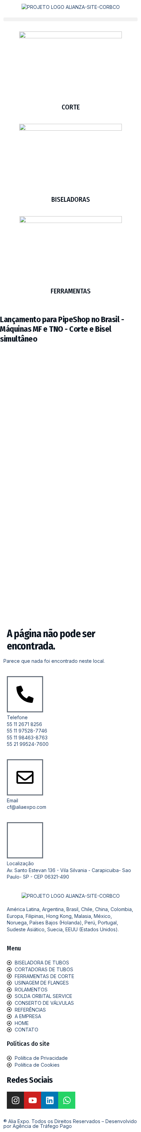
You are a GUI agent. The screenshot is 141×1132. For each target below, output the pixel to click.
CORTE (71, 107)
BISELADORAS (70, 199)
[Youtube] (32, 1100)
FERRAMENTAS (71, 291)
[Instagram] (15, 1100)
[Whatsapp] (66, 1100)
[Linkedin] (49, 1100)
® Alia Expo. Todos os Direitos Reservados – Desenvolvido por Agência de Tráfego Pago (70, 1123)
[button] (70, 19)
